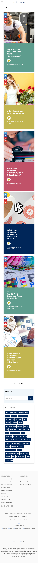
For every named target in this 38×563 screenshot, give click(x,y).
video (28, 456)
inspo (7, 439)
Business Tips (10, 419)
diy (7, 429)
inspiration (23, 436)
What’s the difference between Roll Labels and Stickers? (13, 234)
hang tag (9, 436)
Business (14, 416)
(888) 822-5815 (6, 499)
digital (26, 426)
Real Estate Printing (12, 453)
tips (13, 456)
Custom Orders (5, 487)
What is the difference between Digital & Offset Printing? (15, 171)
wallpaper (9, 460)
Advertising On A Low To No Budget (15, 112)
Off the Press (25, 443)
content (14, 422)
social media (24, 453)
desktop (19, 426)
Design (20, 422)
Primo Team (14, 446)
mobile (8, 443)
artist (8, 416)
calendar (18, 419)
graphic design (15, 433)
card (24, 419)
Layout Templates (6, 484)
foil (24, 429)
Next (22, 383)
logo (20, 439)
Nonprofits (15, 443)
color (8, 422)
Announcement (23, 412)
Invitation (14, 439)
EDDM (19, 429)
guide (23, 433)
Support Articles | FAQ (7, 479)
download (13, 429)
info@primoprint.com (7, 502)
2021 (7, 412)
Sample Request (25, 479)
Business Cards (23, 416)
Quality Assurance (6, 490)
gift (7, 433)
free (28, 429)
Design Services (11, 426)
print (21, 446)
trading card (20, 456)
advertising (13, 412)
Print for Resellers (25, 484)
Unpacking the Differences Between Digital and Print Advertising (14, 357)
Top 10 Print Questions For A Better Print (14, 296)
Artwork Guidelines (7, 481)
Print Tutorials (11, 450)
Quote (19, 450)
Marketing (27, 439)
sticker (8, 456)
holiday (15, 436)
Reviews (3, 493)
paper (8, 446)
